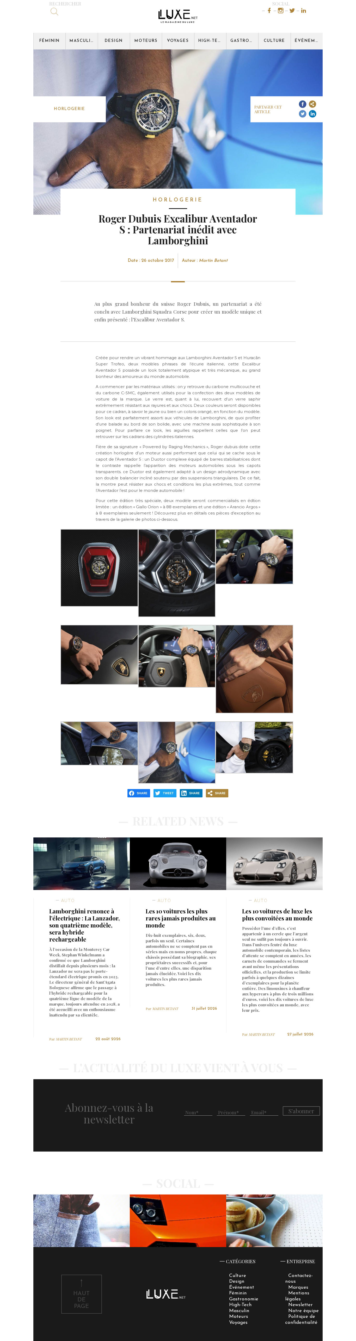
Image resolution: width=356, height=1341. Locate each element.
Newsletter (300, 1304)
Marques (298, 1287)
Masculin (82, 41)
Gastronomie (244, 41)
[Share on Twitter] (302, 114)
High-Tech (211, 41)
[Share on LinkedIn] (312, 114)
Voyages (178, 41)
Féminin (49, 41)
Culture (274, 41)
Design (114, 41)
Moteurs (146, 41)
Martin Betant (213, 260)
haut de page (81, 1300)
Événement (309, 41)
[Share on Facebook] (302, 104)
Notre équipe (303, 1310)
